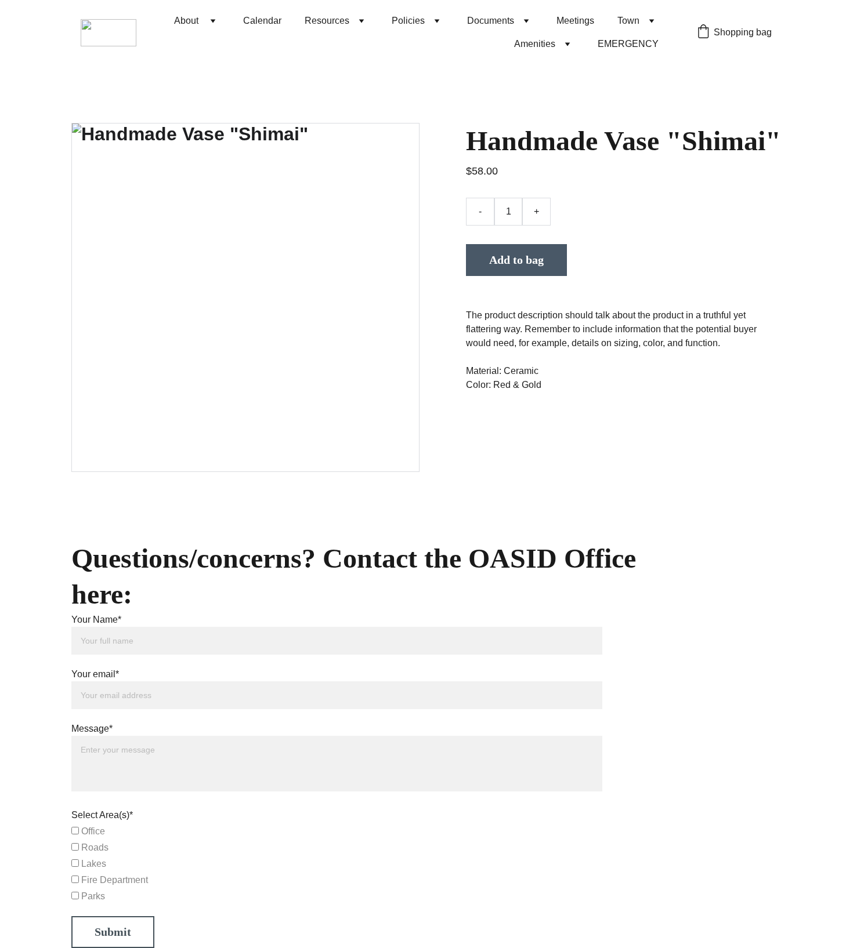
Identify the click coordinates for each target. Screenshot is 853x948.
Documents (490, 21)
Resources (327, 21)
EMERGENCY (628, 44)
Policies (408, 21)
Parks (92, 896)
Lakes (92, 864)
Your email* (95, 674)
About (187, 21)
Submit (113, 931)
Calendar (262, 21)
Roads (94, 847)
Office (92, 831)
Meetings (575, 21)
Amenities (534, 44)
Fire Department (113, 880)
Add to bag (516, 259)
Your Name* (96, 619)
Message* (92, 728)
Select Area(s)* (102, 815)
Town (628, 21)
